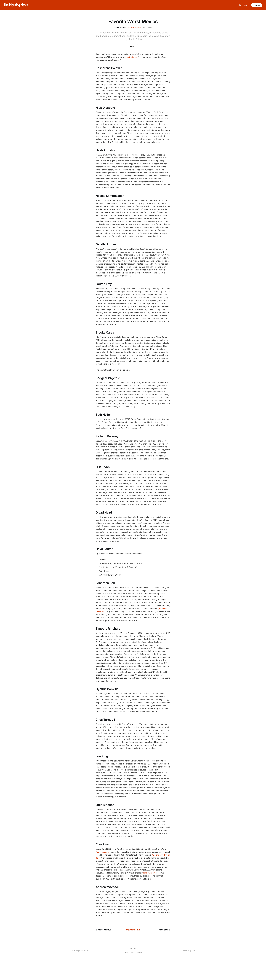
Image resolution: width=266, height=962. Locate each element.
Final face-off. (149, 873)
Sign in (246, 5)
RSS (132, 952)
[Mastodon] (134, 948)
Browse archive (133, 930)
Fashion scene (102, 852)
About (126, 952)
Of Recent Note (134, 28)
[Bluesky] (131, 948)
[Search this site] (240, 5)
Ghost (193, 951)
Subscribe (256, 5)
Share (132, 46)
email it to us (131, 57)
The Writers (121, 28)
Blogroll (139, 952)
